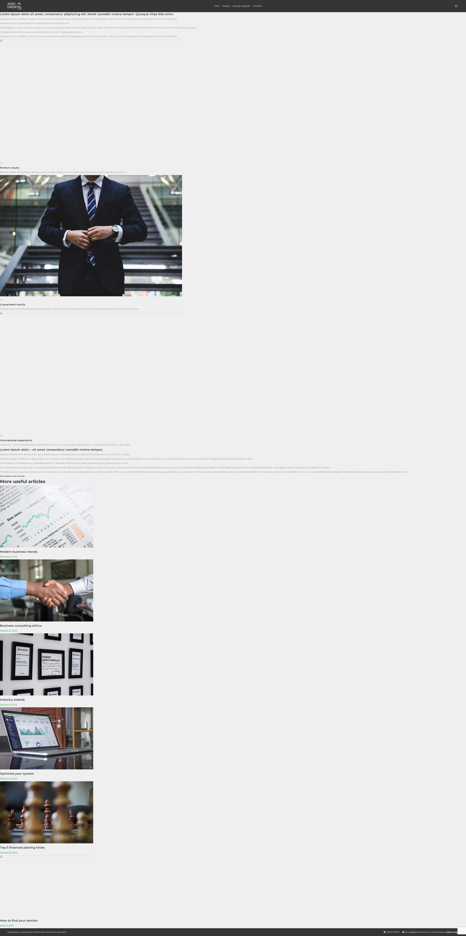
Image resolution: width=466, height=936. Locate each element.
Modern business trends (18, 551)
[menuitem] (217, 6)
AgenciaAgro (27, 932)
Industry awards (12, 699)
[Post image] (46, 547)
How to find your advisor (19, 920)
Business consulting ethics (21, 625)
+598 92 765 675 (392, 932)
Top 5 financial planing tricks (22, 847)
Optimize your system (17, 773)
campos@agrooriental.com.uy (417, 932)
